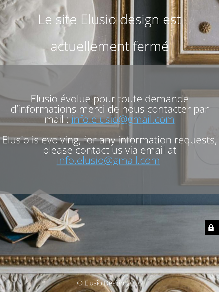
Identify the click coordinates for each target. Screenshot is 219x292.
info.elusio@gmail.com (123, 119)
